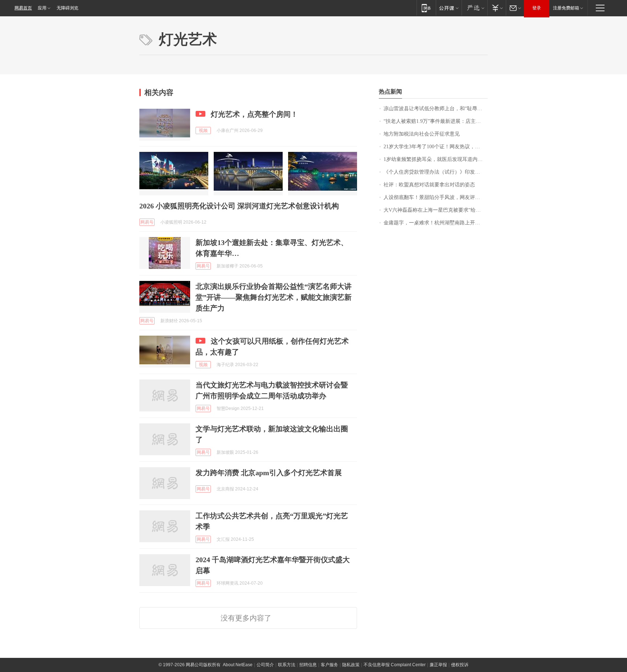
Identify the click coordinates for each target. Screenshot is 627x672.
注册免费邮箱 (566, 8)
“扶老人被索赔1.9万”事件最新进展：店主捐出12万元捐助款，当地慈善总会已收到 (436, 121)
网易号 (146, 222)
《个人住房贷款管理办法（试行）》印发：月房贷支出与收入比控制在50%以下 (436, 172)
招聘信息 (308, 664)
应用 (42, 8)
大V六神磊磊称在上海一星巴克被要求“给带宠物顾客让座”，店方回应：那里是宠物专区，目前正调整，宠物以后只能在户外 (436, 210)
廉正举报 (438, 664)
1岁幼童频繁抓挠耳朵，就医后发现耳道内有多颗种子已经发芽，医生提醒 (436, 159)
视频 (203, 130)
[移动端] (426, 8)
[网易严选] (474, 8)
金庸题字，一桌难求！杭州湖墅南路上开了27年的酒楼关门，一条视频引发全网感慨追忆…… (436, 222)
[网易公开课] (449, 8)
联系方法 (286, 664)
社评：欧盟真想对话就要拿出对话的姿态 (429, 184)
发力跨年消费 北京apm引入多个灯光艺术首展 (269, 473)
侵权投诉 (459, 664)
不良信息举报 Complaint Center (395, 664)
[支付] (496, 8)
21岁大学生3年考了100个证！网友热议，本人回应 (436, 146)
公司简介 (265, 664)
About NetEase (238, 664)
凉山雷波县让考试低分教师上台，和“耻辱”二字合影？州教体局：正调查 (436, 108)
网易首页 (23, 8)
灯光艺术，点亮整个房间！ (254, 114)
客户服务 (329, 664)
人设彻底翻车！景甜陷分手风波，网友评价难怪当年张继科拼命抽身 (436, 197)
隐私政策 (351, 664)
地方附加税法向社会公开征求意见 (422, 134)
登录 (536, 8)
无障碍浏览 (67, 8)
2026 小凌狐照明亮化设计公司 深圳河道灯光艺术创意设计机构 (239, 206)
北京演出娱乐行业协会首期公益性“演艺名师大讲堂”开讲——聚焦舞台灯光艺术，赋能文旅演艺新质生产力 (274, 297)
